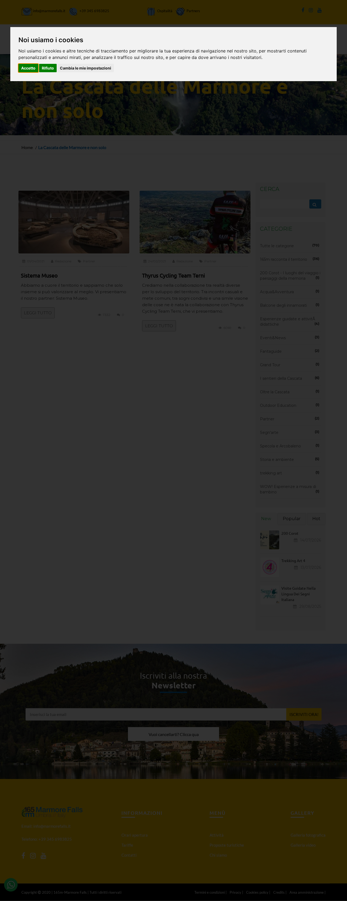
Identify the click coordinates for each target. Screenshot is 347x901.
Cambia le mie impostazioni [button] (85, 68)
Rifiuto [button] (48, 68)
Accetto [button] (28, 68)
